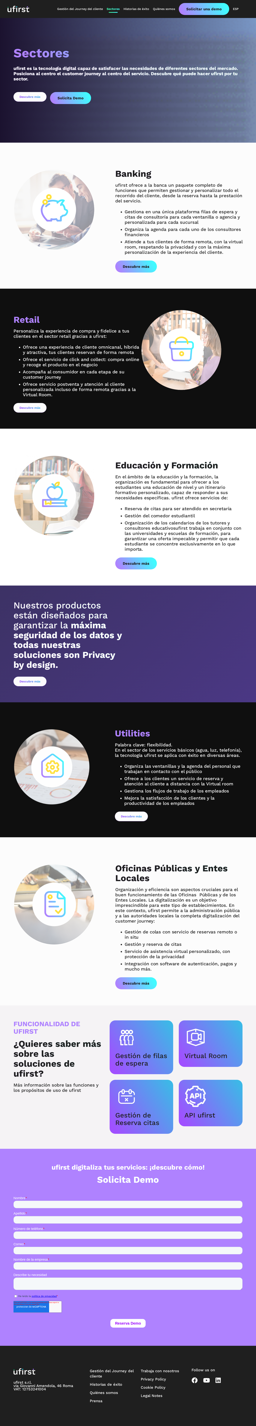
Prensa (96, 1401)
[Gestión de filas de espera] (141, 1037)
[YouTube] (206, 1380)
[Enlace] (18, 9)
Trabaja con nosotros (160, 1371)
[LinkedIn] (218, 1380)
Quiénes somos (104, 1392)
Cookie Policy (153, 1387)
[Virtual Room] (210, 1037)
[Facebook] (195, 1380)
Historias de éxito (106, 1384)
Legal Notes (151, 1395)
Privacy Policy (153, 1379)
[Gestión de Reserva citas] (141, 1096)
